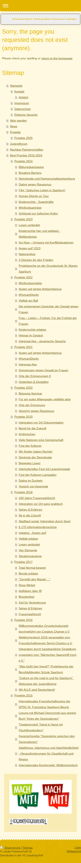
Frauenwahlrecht (30, 614)
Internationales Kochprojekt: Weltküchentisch (48, 765)
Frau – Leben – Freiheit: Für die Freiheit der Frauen (48, 320)
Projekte (15, 132)
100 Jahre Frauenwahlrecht (37, 498)
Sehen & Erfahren (30, 509)
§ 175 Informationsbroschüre (38, 527)
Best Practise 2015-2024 (26, 155)
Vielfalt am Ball (28, 300)
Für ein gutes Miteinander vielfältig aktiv (45, 399)
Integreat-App (28, 364)
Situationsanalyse (30, 556)
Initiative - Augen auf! (32, 532)
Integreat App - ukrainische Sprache (42, 341)
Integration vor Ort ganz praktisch (41, 503)
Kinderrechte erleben (32, 329)
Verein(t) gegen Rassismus (36, 411)
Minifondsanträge (30, 207)
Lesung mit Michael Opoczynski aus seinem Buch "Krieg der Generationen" (47, 715)
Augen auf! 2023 (29, 248)
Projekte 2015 (23, 695)
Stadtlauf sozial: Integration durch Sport (45, 521)
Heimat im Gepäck (31, 335)
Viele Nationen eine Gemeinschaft (41, 440)
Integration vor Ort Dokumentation (41, 422)
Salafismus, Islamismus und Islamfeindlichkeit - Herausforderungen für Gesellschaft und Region (49, 753)
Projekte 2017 (23, 562)
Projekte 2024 (23, 161)
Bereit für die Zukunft (32, 428)
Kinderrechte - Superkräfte (36, 201)
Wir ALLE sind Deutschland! (37, 689)
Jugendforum (18, 143)
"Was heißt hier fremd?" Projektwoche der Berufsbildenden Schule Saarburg (46, 669)
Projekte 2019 (23, 416)
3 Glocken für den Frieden (36, 260)
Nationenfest (27, 254)
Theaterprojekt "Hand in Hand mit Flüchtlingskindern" (41, 727)
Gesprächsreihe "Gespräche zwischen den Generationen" (47, 739)
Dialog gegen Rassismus (35, 184)
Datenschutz (22, 109)
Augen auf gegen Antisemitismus (40, 289)
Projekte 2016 (23, 620)
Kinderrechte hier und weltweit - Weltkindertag (39, 233)
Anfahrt (23, 97)
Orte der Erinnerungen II (35, 376)
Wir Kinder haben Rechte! (36, 451)
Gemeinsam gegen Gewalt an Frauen (43, 370)
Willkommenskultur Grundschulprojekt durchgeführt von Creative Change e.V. (44, 628)
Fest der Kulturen (30, 445)
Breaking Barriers (30, 172)
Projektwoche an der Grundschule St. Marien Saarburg (48, 268)
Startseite (16, 85)
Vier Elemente (28, 550)
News (13, 126)
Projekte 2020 (23, 387)
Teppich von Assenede (33, 486)
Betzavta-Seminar (30, 393)
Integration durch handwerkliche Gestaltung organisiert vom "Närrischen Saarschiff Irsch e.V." (47, 654)
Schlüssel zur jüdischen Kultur (38, 213)
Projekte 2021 (23, 347)
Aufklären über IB (30, 591)
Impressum (21, 103)
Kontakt (19, 91)
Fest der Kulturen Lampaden (37, 474)
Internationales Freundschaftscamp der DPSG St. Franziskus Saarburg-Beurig (44, 704)
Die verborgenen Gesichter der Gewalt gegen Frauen (49, 309)
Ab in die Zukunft (30, 515)
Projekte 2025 (23, 138)
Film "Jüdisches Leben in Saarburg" (42, 190)
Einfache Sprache (26, 114)
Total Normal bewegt (32, 567)
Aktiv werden (18, 120)
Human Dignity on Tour (34, 196)
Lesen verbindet (29, 225)
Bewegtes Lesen (29, 463)
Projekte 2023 (23, 219)
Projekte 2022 (23, 277)
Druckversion (12, 847)
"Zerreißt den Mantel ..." (34, 579)
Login (78, 847)
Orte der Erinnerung (32, 405)
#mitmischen (27, 434)
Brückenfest (26, 596)
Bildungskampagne (31, 167)
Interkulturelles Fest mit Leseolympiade (44, 469)
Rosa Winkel (27, 585)
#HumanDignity (29, 294)
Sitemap (28, 847)
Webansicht (74, 851)
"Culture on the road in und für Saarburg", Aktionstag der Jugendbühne (46, 680)
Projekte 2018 (23, 492)
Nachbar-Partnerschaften (26, 149)
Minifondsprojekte (30, 283)
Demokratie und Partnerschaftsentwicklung (47, 178)
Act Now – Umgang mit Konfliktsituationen (46, 242)
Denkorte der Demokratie (35, 457)
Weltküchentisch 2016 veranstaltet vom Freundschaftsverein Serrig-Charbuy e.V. (45, 640)
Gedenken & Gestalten (34, 381)
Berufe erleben (28, 573)
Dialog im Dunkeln (31, 480)
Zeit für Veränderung (32, 602)
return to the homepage (56, 58)
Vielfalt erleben (28, 538)
